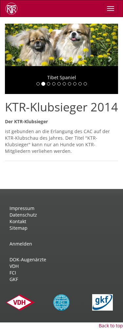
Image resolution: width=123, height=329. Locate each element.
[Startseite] (13, 8)
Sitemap (19, 228)
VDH (14, 266)
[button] (13, 59)
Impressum (22, 208)
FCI (13, 273)
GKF (14, 279)
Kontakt (18, 221)
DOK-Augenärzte (28, 259)
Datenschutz (23, 215)
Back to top (111, 325)
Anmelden (21, 244)
